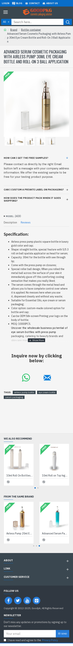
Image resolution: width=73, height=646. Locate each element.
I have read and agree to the (32, 640)
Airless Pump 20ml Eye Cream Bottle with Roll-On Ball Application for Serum (19, 533)
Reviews (26, 222)
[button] (35, 488)
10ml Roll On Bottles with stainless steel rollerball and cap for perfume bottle (19, 475)
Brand (13, 29)
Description (10, 222)
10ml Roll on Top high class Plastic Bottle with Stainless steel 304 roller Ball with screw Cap (55, 475)
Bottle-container (31, 29)
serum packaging (14, 397)
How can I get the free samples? (26, 157)
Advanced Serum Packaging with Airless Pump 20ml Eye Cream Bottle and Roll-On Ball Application (55, 533)
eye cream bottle (47, 392)
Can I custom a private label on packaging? (34, 189)
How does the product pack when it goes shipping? (32, 199)
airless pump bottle (24, 392)
